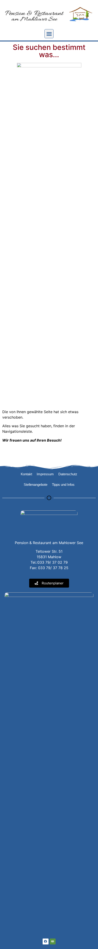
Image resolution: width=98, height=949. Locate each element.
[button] (49, 33)
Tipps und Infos (63, 484)
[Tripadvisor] (53, 941)
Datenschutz (67, 474)
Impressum (45, 474)
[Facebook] (46, 941)
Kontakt (26, 474)
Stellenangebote (35, 484)
